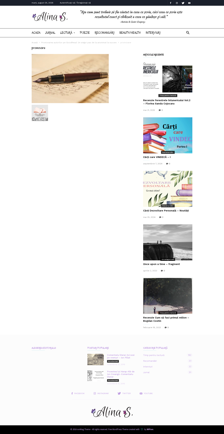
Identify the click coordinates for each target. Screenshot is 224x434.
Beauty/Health (130, 33)
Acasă (35, 42)
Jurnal (50, 33)
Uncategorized (168, 259)
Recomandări (104, 33)
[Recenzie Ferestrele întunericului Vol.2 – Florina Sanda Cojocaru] (167, 79)
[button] (187, 32)
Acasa (36, 33)
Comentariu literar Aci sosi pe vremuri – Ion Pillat (120, 356)
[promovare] (84, 78)
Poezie (85, 33)
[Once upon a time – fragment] (167, 242)
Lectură (66, 33)
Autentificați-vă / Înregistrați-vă (75, 3)
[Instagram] (177, 3)
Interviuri (153, 33)
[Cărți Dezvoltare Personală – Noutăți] (167, 189)
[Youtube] (189, 3)
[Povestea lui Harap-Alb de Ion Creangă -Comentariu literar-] (95, 376)
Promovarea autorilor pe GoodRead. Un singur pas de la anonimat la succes (79, 42)
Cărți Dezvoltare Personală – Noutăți (166, 210)
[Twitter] (183, 3)
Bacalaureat (113, 361)
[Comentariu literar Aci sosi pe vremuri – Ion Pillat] (95, 359)
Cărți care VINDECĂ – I (157, 157)
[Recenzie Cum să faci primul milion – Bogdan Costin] (167, 296)
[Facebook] (170, 3)
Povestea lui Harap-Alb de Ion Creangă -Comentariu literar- (120, 374)
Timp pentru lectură (168, 95)
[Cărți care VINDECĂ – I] (167, 135)
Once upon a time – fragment (161, 264)
